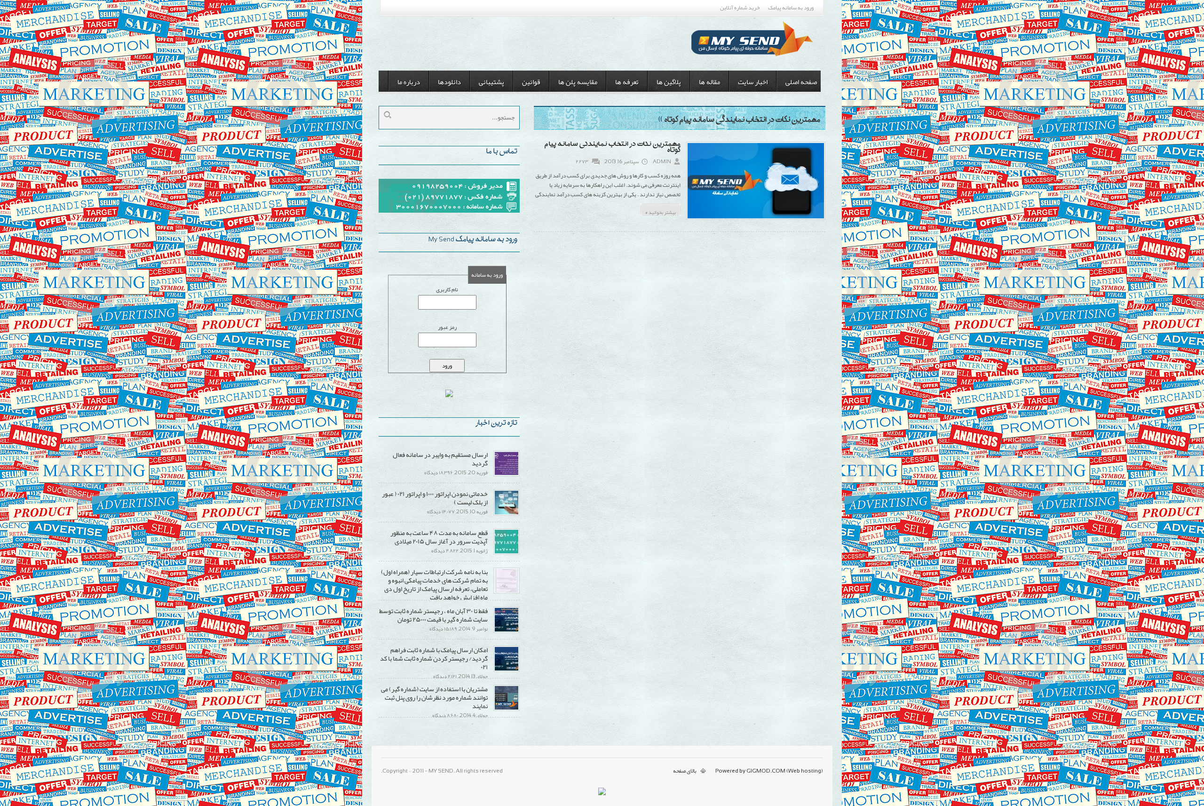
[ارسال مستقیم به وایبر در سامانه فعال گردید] (506, 474)
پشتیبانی (491, 82)
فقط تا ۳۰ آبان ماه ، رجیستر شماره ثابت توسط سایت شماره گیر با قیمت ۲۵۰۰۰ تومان (433, 615)
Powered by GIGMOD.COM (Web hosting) (769, 770)
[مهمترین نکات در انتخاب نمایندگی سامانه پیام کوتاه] (755, 218)
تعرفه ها (627, 82)
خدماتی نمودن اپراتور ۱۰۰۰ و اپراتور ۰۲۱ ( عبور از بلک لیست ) (435, 498)
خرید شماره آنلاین (740, 7)
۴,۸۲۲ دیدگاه (445, 550)
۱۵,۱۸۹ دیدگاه (443, 628)
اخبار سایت (753, 82)
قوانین (531, 82)
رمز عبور (447, 327)
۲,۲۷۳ (582, 161)
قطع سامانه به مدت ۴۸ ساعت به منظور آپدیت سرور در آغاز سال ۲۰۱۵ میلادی (439, 537)
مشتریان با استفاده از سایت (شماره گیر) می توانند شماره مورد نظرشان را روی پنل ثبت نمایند (434, 697)
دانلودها (449, 82)
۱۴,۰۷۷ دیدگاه (441, 511)
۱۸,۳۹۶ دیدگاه (438, 472)
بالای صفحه (685, 770)
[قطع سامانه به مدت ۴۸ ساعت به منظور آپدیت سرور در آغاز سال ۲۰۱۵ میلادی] (506, 553)
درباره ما (408, 82)
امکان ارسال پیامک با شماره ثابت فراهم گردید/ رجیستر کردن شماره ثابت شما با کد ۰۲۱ (434, 658)
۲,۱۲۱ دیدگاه (445, 676)
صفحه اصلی (801, 82)
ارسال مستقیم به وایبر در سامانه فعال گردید (440, 459)
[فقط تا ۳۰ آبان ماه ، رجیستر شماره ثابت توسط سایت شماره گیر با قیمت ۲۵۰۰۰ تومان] (506, 631)
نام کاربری (447, 289)
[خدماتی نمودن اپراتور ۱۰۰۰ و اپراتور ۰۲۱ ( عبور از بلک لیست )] (506, 513)
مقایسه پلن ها (577, 82)
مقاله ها (709, 82)
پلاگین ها (669, 82)
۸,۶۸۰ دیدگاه (445, 715)
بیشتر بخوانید (660, 211)
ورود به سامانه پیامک (791, 7)
